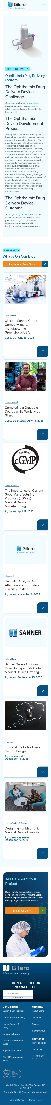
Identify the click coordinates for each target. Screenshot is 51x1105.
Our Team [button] (36, 1017)
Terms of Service (16, 1100)
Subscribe (18, 998)
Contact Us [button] (37, 1049)
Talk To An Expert (22, 910)
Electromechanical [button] (11, 1034)
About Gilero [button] (38, 1011)
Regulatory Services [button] (12, 1050)
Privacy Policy (36, 1100)
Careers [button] (35, 1024)
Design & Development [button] (13, 1011)
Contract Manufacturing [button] (14, 1017)
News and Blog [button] (39, 1043)
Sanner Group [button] (38, 1030)
